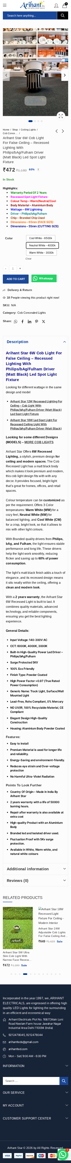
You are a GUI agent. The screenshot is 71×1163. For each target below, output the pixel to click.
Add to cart (16, 278)
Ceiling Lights (28, 129)
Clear (29, 258)
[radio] (40, 238)
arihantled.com (18, 1049)
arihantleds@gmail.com (23, 1042)
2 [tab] (35, 121)
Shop (15, 129)
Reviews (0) (17, 880)
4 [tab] (42, 121)
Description (17, 342)
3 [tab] (38, 121)
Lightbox (61, 116)
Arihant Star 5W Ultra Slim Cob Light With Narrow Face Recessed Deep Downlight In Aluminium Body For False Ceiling (17, 956)
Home (6, 129)
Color (9, 238)
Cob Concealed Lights (10, 133)
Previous (6, 75)
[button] (11, 974)
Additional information (28, 869)
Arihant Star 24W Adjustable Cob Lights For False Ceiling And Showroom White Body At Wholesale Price (52, 932)
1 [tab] (30, 121)
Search (62, 15)
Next (64, 75)
